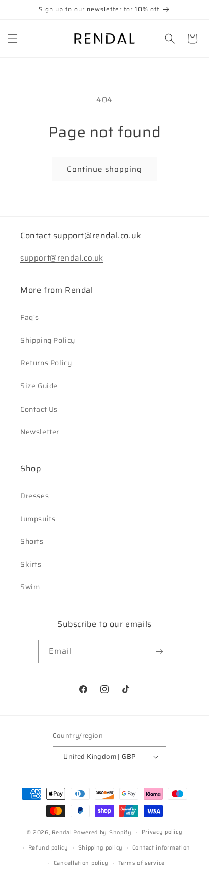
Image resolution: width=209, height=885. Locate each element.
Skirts (31, 564)
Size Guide (39, 385)
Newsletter (39, 431)
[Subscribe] (160, 651)
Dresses (34, 495)
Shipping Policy (47, 340)
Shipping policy (100, 847)
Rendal (62, 832)
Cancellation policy (81, 863)
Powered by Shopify (102, 832)
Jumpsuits (37, 518)
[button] (13, 38)
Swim (30, 587)
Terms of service (141, 863)
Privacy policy (162, 832)
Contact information (161, 847)
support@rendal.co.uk (97, 235)
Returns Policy (46, 362)
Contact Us (39, 409)
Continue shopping (104, 169)
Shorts (32, 541)
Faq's (29, 317)
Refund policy (48, 847)
